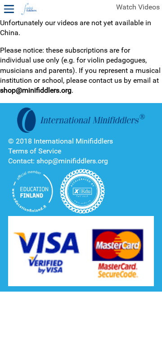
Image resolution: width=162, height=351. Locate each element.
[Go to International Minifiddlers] (29, 9)
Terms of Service (34, 151)
